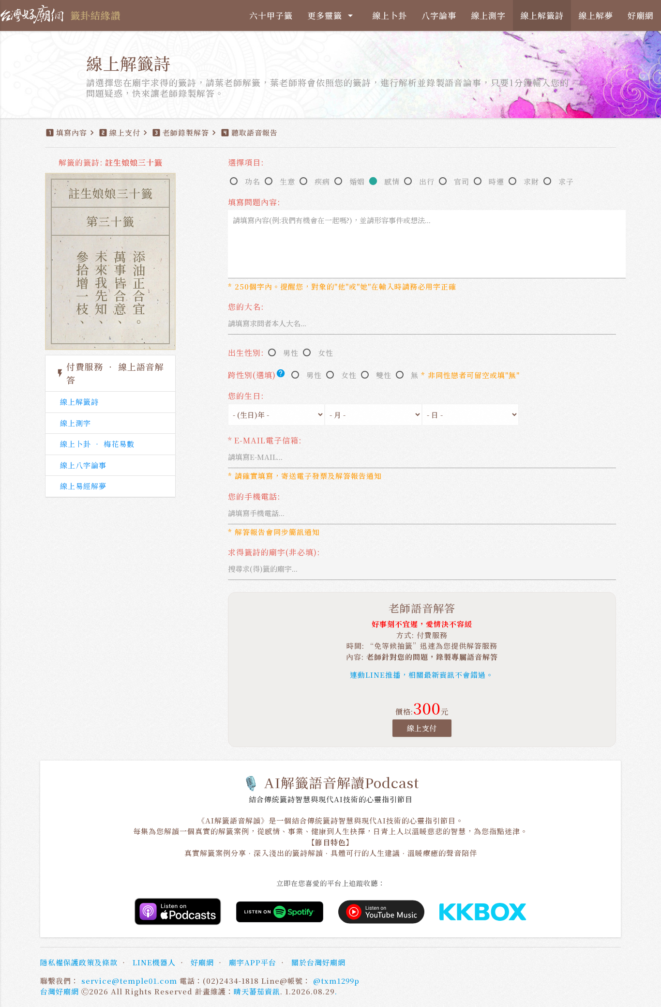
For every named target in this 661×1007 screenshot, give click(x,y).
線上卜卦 (389, 15)
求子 (566, 181)
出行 (427, 181)
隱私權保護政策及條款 (79, 962)
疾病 (322, 181)
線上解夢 (595, 15)
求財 (531, 181)
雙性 (383, 375)
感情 (392, 181)
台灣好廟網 (59, 991)
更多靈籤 (331, 15)
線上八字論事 (83, 465)
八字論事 (438, 15)
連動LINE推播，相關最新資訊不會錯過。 (422, 675)
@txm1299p (336, 981)
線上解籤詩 (542, 15)
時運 (496, 181)
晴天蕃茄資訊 (257, 991)
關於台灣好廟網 (318, 962)
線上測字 (488, 15)
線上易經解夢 (83, 486)
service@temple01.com (129, 981)
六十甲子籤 (271, 15)
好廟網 (641, 15)
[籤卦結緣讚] (34, 14)
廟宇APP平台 (252, 962)
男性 (291, 353)
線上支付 (422, 728)
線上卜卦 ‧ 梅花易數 (97, 444)
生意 (287, 181)
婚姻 (357, 181)
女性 (325, 353)
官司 (461, 181)
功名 (252, 181)
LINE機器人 (154, 962)
